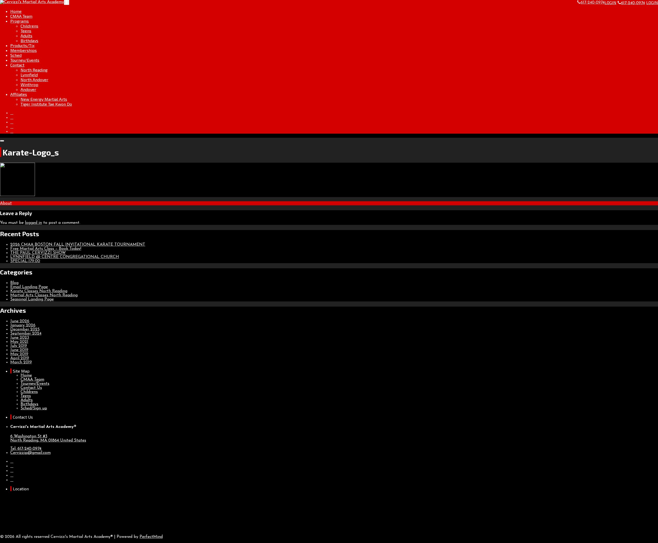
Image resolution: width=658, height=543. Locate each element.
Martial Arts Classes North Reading (44, 295)
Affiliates (18, 94)
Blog (14, 283)
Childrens (29, 25)
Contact (17, 64)
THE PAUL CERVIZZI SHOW (38, 253)
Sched (16, 55)
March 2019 (21, 362)
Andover (28, 89)
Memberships (23, 50)
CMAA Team (21, 16)
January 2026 (22, 325)
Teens (26, 30)
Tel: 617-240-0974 (25, 449)
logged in (33, 223)
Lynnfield (29, 74)
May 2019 (19, 354)
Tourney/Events (24, 60)
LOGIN (610, 2)
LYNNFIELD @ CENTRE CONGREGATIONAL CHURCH (64, 257)
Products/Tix (22, 45)
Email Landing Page (29, 287)
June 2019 (19, 350)
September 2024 (25, 334)
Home (16, 11)
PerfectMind (151, 537)
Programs (19, 21)
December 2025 (25, 329)
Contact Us (31, 388)
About (6, 203)
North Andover (34, 79)
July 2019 (18, 346)
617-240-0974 (633, 3)
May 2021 (19, 342)
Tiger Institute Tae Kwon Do (46, 104)
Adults (26, 35)
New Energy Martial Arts (44, 99)
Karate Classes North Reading (38, 291)
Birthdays (29, 40)
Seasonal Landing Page (32, 299)
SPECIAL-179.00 (25, 261)
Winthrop (29, 84)
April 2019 (19, 358)
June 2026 (19, 321)
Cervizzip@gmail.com (30, 453)
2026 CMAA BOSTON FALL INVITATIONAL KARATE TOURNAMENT (77, 245)
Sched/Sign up (34, 408)
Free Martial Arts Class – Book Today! (45, 249)
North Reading (34, 69)
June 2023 (19, 338)
